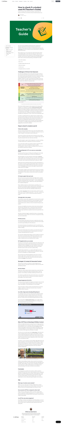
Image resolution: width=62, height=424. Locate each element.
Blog (32, 420)
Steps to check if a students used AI (9, 49)
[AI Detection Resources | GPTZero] (4, 1)
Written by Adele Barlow (31, 411)
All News (13, 1)
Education (16, 1)
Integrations (22, 420)
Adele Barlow (22, 14)
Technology (25, 1)
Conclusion (7, 54)
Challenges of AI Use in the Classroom (9, 47)
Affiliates (42, 420)
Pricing (28, 1)
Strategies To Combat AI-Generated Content (9, 51)
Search (53, 1)
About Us (31, 1)
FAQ (6, 55)
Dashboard (57, 1)
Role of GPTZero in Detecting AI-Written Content (9, 53)
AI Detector (22, 417)
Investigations (21, 1)
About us (42, 417)
